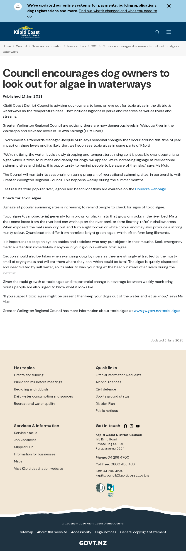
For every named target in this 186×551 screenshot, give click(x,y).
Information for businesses (35, 454)
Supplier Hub (24, 447)
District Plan (105, 403)
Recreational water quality (34, 403)
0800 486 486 (123, 464)
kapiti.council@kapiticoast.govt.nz (122, 475)
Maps (18, 461)
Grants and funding (29, 375)
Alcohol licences (108, 382)
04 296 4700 (118, 457)
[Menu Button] (168, 32)
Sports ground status (113, 396)
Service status (25, 433)
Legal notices (105, 532)
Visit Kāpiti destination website (38, 468)
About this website (52, 532)
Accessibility (81, 532)
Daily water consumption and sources (43, 396)
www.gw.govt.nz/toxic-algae (157, 310)
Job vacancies (25, 440)
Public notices (107, 410)
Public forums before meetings (38, 382)
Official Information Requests (119, 375)
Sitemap (26, 532)
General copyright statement (143, 532)
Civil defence (106, 389)
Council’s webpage (150, 189)
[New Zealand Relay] (109, 490)
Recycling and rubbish (31, 389)
